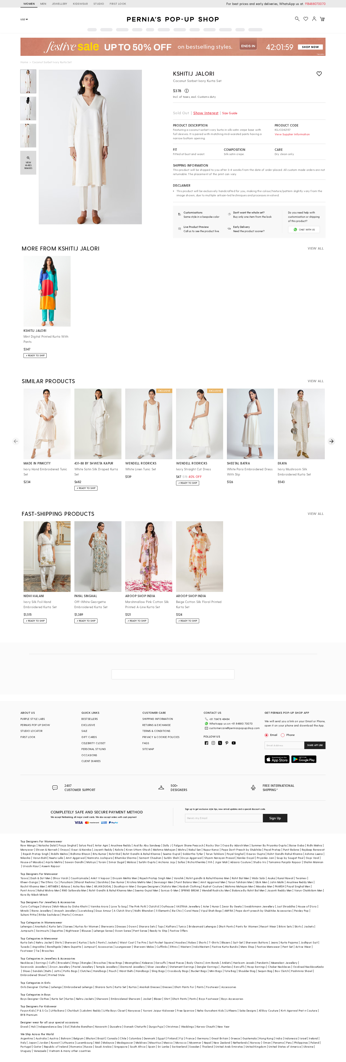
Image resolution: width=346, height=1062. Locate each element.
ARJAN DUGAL (102, 886)
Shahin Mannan (313, 862)
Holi (33, 1026)
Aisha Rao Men (82, 886)
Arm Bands (212, 962)
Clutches (85, 970)
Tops (161, 926)
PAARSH (279, 886)
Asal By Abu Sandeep (147, 845)
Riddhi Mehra (59, 853)
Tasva (24, 878)
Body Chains (195, 962)
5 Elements (163, 910)
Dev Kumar (118, 882)
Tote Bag (230, 970)
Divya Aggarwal (191, 857)
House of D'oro (307, 906)
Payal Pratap (272, 849)
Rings (75, 962)
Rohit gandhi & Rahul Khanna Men (207, 878)
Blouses (86, 930)
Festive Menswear (268, 946)
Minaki (24, 910)
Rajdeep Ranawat (313, 849)
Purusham (66, 882)
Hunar (215, 906)
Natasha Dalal (47, 845)
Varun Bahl (40, 857)
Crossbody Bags (178, 970)
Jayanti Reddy (103, 849)
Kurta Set (120, 986)
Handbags (99, 970)
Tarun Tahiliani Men (240, 882)
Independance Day (50, 1026)
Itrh (210, 862)
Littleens (231, 1010)
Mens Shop (247, 946)
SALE (84, 730)
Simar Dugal (116, 862)
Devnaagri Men (163, 882)
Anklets (226, 962)
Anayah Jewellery (65, 910)
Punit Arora (27, 890)
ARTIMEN (53, 886)
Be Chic (177, 910)
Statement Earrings (181, 966)
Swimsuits (42, 930)
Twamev (301, 878)
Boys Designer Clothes (34, 998)
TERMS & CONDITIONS (156, 730)
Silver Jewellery (157, 966)
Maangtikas (132, 962)
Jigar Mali (221, 862)
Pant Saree (140, 930)
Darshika (103, 882)
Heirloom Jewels (243, 962)
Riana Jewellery (42, 910)
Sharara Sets (147, 926)
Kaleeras (147, 962)
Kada (320, 966)
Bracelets (64, 962)
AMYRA (228, 910)
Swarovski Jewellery (33, 966)
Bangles (86, 962)
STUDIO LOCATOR (31, 730)
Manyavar (26, 849)
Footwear (26, 950)
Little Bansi (58, 1010)
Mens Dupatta (72, 946)
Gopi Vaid (312, 857)
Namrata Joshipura (100, 857)
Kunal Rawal (285, 878)
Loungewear (123, 946)
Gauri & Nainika (81, 849)
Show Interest (205, 113)
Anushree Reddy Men (299, 882)
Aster (206, 906)
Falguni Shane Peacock (189, 845)
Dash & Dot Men (40, 878)
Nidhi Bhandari (144, 910)
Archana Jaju (166, 862)
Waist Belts (126, 970)
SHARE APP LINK (315, 745)
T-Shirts (214, 942)
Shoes (26, 970)
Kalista (119, 849)
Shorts (203, 942)
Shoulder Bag (247, 970)
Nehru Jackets (85, 998)
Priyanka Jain (265, 857)
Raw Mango (28, 845)
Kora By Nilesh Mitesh (34, 894)
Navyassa (134, 1010)
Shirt (167, 998)
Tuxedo (25, 946)
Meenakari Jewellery (284, 962)
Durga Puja (156, 1026)
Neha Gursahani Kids (210, 1010)
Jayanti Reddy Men (279, 890)
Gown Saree (123, 930)
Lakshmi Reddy (91, 1010)
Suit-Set (238, 942)
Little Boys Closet (114, 1010)
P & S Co (42, 1010)
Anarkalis (41, 926)
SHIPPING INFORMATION (157, 718)
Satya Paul (86, 845)
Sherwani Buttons (256, 942)
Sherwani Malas (144, 946)
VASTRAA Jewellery (188, 906)
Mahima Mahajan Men (239, 886)
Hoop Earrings (256, 966)
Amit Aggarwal (75, 857)
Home (24, 62)
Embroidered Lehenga (78, 986)
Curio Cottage (29, 906)
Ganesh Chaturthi (135, 1026)
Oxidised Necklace (305, 966)
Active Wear (303, 946)
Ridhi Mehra (314, 845)
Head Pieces (176, 962)
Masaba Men (264, 886)
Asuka (271, 878)
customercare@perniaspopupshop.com (234, 728)
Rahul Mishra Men (48, 890)
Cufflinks (162, 946)
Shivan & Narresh (46, 849)
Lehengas (26, 926)
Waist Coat (127, 942)
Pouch (113, 970)
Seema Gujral (171, 853)
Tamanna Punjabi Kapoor (285, 862)
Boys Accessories (232, 998)
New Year (223, 1026)
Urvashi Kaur (31, 866)
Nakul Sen (195, 849)
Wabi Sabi (258, 878)
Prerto (66, 914)
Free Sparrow (186, 1010)
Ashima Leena (314, 853)
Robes (192, 942)
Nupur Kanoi (211, 849)
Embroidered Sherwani (126, 998)
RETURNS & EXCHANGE (156, 724)
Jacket (147, 998)
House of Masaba (31, 862)
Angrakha (38, 946)
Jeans (274, 942)
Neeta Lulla (56, 857)
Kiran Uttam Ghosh (138, 849)
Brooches (48, 950)
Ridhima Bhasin (80, 853)
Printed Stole (56, 974)
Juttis (57, 970)
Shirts (58, 942)
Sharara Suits (103, 986)
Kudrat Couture (213, 886)
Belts (48, 970)
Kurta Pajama (289, 942)
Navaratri (101, 1026)
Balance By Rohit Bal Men (248, 890)
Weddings (187, 1026)
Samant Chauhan (150, 857)
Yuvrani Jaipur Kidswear (159, 1010)
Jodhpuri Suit (309, 942)
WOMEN (29, 3)
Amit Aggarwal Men (213, 882)
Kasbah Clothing (190, 886)
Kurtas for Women (86, 926)
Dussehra (115, 1026)
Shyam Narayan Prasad (219, 857)
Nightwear (72, 930)
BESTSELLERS (89, 718)
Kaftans (171, 926)
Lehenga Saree (103, 930)
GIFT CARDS (89, 736)
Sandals (38, 970)
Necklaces (26, 962)
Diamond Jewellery (132, 966)
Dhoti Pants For (184, 986)
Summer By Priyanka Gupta (269, 845)
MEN (43, 3)
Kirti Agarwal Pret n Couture (299, 1010)
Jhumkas (226, 966)
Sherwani (70, 942)
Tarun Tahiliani (215, 853)
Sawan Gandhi (74, 862)
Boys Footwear (209, 998)
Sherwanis (107, 926)
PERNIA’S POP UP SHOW (35, 724)
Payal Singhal (235, 853)
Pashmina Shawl (301, 970)
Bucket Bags (199, 970)
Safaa (181, 862)
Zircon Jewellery (59, 966)
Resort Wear (268, 926)
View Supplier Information (292, 134)
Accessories (105, 946)
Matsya (91, 862)
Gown (133, 926)
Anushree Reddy (121, 845)
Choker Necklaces (279, 966)
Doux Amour (103, 910)
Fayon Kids (27, 1010)
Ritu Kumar (100, 853)
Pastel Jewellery (83, 966)
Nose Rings (115, 962)
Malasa (131, 862)
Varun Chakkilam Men (308, 890)
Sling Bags (158, 970)
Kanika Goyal (245, 857)
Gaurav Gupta (255, 853)
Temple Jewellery (107, 966)
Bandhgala (54, 946)
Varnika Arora (99, 906)
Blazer (158, 998)
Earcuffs (161, 962)
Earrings (41, 962)
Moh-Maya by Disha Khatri (70, 906)
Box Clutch (282, 970)
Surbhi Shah (171, 857)
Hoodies (180, 942)
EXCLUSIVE (88, 724)
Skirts (298, 926)
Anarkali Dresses (149, 986)
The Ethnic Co (49, 882)
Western (185, 946)
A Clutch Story (123, 910)
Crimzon (77, 914)
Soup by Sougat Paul (290, 857)
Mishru (182, 849)
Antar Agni (101, 845)
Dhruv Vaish (60, 878)
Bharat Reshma (85, 882)
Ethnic (174, 946)
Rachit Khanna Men (32, 886)
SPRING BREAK (190, 890)
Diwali (24, 1026)
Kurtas (83, 942)
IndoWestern (201, 946)
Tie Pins (141, 942)
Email (273, 734)
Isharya (46, 906)
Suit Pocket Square (161, 942)
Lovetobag (86, 910)
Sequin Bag (265, 970)
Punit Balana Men (187, 882)
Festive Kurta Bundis (225, 946)
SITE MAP (148, 748)
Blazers (226, 942)
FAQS (145, 743)
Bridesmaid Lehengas (203, 926)
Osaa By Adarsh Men (235, 845)
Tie (37, 950)
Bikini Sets (285, 926)
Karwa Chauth (206, 1026)
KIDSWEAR (80, 3)
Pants (101, 942)
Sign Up (275, 818)
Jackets (309, 926)
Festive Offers (179, 930)
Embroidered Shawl (33, 974)
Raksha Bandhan (82, 1026)
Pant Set (287, 946)
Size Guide (229, 113)
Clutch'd (154, 906)
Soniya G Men (170, 890)
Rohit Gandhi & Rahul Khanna (142, 853)
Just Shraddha (286, 906)
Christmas (172, 1026)
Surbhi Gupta (147, 862)
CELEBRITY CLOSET (93, 743)
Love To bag (119, 906)
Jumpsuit (90, 946)
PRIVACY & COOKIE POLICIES (160, 736)
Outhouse (167, 906)
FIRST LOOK (118, 3)
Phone (290, 734)
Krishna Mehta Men (139, 882)
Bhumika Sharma (126, 857)
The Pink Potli (137, 906)
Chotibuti (73, 1010)
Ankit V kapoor (100, 878)
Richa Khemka (197, 862)
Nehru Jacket (44, 942)
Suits (92, 942)
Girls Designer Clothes (34, 986)
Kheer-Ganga (29, 882)
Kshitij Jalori (193, 73)
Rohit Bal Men (240, 878)
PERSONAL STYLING (93, 748)
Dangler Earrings (207, 966)
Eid (67, 1026)
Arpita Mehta (53, 862)
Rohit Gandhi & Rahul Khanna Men (111, 890)
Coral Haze (191, 910)
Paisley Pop (301, 910)
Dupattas (57, 930)
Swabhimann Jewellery (259, 906)
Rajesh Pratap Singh (36, 853)
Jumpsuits (27, 930)
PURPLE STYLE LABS (32, 718)
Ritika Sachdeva (49, 914)
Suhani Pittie (28, 914)
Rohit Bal (115, 853)
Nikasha (25, 857)
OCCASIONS (89, 755)
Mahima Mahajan (164, 849)
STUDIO (98, 3)
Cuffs (52, 962)
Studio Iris (259, 862)
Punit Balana (291, 849)
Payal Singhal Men (298, 886)
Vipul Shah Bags (211, 910)
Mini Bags (215, 970)
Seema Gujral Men (146, 890)
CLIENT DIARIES (91, 761)
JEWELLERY (59, 3)
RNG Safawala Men (74, 890)
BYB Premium (28, 1014)
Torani (102, 862)
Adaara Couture (240, 862)
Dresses (121, 926)
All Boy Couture (268, 1010)
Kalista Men (169, 886)
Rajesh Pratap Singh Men (155, 878)
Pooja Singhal (67, 845)
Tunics (182, 926)
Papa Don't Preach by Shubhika (241, 849)
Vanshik (179, 878)
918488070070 (315, 3)
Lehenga (56, 986)
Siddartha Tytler (193, 853)
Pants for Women (247, 926)
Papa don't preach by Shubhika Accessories (264, 910)
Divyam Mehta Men (125, 878)
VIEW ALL (316, 248)
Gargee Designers (148, 886)
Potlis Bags (70, 970)
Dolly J (167, 845)
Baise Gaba (297, 845)
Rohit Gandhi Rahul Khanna (284, 853)
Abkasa (65, 886)
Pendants (263, 962)
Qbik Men (261, 882)
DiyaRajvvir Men (124, 886)
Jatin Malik (277, 882)
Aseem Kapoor (50, 866)
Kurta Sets (55, 926)
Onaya (64, 849)
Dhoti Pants (226, 926)
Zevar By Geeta (232, 906)
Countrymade (79, 878)
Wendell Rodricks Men (216, 890)
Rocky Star (213, 845)
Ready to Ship (159, 930)
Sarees (68, 926)
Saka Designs (247, 1010)
